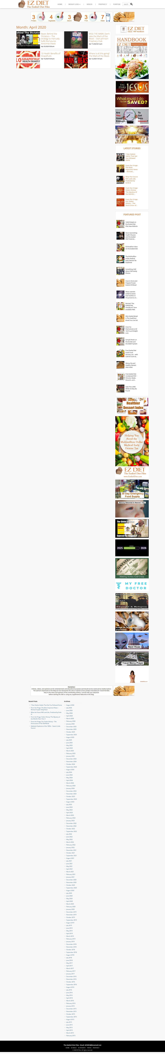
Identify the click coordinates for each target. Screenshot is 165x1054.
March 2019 (70, 936)
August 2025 (70, 737)
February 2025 (70, 753)
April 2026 (69, 716)
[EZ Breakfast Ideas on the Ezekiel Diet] (120, 248)
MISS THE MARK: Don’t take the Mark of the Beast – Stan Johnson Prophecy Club (99, 37)
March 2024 (70, 783)
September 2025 (71, 735)
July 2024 (69, 772)
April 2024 (69, 780)
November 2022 (71, 826)
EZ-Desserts (82, 1048)
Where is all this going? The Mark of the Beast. (99, 54)
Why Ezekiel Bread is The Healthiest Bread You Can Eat (131, 318)
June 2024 (69, 775)
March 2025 (70, 751)
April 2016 (69, 998)
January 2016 (70, 1006)
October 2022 (70, 829)
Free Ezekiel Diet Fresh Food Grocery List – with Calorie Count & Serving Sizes (131, 353)
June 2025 (69, 743)
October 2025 (70, 732)
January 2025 (70, 756)
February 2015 (70, 1036)
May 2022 (69, 839)
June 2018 (69, 960)
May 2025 (69, 745)
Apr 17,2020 (93, 44)
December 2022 (71, 823)
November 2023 (71, 794)
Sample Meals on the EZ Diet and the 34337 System (131, 342)
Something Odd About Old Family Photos (131, 271)
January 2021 (70, 877)
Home (60, 4)
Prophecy (103, 4)
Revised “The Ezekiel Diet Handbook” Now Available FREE (131, 306)
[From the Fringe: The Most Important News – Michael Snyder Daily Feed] (120, 168)
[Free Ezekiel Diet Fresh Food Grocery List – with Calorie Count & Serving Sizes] (120, 353)
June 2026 (69, 710)
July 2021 (69, 861)
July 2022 (69, 834)
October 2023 (70, 796)
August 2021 (70, 858)
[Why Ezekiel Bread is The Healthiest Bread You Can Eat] (120, 318)
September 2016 (71, 984)
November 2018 (71, 947)
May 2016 (69, 995)
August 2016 (70, 987)
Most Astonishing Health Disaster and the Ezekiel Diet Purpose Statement (131, 236)
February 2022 (70, 845)
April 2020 (69, 901)
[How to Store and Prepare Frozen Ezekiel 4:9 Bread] (120, 283)
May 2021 (69, 866)
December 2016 (71, 976)
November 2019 (71, 915)
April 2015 (69, 1030)
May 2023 (69, 810)
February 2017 (70, 971)
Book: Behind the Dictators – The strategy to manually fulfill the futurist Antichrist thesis (50, 38)
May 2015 (69, 1027)
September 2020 (71, 888)
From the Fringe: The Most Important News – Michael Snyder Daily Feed (131, 168)
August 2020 (70, 890)
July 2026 (69, 708)
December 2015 (71, 1009)
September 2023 (71, 799)
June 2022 (69, 837)
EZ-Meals (74, 1048)
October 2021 (70, 853)
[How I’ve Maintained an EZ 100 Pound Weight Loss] (120, 330)
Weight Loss (73, 4)
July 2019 (69, 925)
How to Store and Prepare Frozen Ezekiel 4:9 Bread (131, 283)
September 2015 (71, 1017)
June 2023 (69, 807)
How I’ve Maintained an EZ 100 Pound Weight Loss (131, 330)
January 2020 (70, 909)
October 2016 (70, 982)
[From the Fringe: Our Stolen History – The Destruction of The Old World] (120, 202)
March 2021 (70, 872)
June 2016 (69, 993)
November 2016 (71, 979)
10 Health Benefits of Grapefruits (50, 54)
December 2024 (71, 759)
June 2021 (69, 864)
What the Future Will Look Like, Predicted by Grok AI (131, 180)
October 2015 (70, 1014)
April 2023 (69, 813)
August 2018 (70, 955)
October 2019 (70, 917)
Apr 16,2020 (45, 59)
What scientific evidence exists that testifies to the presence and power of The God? (131, 295)
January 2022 (70, 847)
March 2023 (70, 815)
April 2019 (69, 933)
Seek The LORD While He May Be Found (131, 389)
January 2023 (70, 821)
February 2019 (70, 939)
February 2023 (70, 818)
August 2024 (70, 770)
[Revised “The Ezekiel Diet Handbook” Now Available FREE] (120, 306)
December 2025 (71, 727)
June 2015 (69, 1025)
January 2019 (70, 941)
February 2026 (70, 721)
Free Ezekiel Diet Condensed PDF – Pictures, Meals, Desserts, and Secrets (131, 377)
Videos (89, 4)
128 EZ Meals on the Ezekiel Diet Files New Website (131, 224)
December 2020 (71, 880)
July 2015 (69, 1022)
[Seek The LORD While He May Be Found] (120, 389)
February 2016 (70, 1003)
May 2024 (69, 778)
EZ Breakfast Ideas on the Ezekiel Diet (131, 248)
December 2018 (71, 944)
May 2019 (69, 931)
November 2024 (71, 761)
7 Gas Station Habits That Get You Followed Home (131, 157)
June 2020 (69, 896)
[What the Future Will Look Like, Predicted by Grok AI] (120, 180)
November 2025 (71, 729)
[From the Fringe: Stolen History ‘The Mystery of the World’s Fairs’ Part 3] (120, 191)
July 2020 (69, 893)
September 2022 (71, 831)
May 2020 (69, 898)
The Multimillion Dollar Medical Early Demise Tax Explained (130, 259)
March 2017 (70, 968)
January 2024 (70, 788)
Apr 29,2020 (45, 46)
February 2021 (70, 874)
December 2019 (71, 912)
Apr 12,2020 (93, 59)
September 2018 (71, 952)
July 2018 (69, 958)
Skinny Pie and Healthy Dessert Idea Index (130, 365)
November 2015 (71, 1011)
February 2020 (70, 907)
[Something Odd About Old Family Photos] (120, 271)
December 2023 (71, 791)
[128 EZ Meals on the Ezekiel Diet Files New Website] (120, 224)
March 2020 (70, 904)
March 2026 (70, 718)
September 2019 (71, 920)
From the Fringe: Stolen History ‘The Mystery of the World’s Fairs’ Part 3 (131, 191)
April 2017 (69, 966)
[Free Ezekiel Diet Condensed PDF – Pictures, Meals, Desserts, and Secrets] (120, 377)
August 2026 (70, 705)
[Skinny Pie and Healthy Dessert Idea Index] (120, 365)
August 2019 (70, 923)
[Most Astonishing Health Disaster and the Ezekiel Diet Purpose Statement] (120, 236)
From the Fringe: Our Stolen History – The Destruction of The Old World (131, 202)
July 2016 (69, 990)
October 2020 (70, 885)
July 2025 (69, 740)
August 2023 (70, 802)
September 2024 (71, 767)
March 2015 (70, 1033)
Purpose (116, 4)
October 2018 (70, 950)
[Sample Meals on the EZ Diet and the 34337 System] (120, 342)
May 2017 (69, 963)
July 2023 (69, 804)
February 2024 (70, 786)
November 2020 (71, 882)
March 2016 (70, 1001)
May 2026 (69, 713)
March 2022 (70, 842)
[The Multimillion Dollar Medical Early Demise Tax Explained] (120, 259)
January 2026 (70, 724)
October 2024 (70, 764)
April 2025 (69, 748)
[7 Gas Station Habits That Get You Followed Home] (120, 157)
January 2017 (70, 974)
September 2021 (71, 856)
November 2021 (71, 850)
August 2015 (70, 1019)
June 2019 (69, 928)
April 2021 (69, 869)
